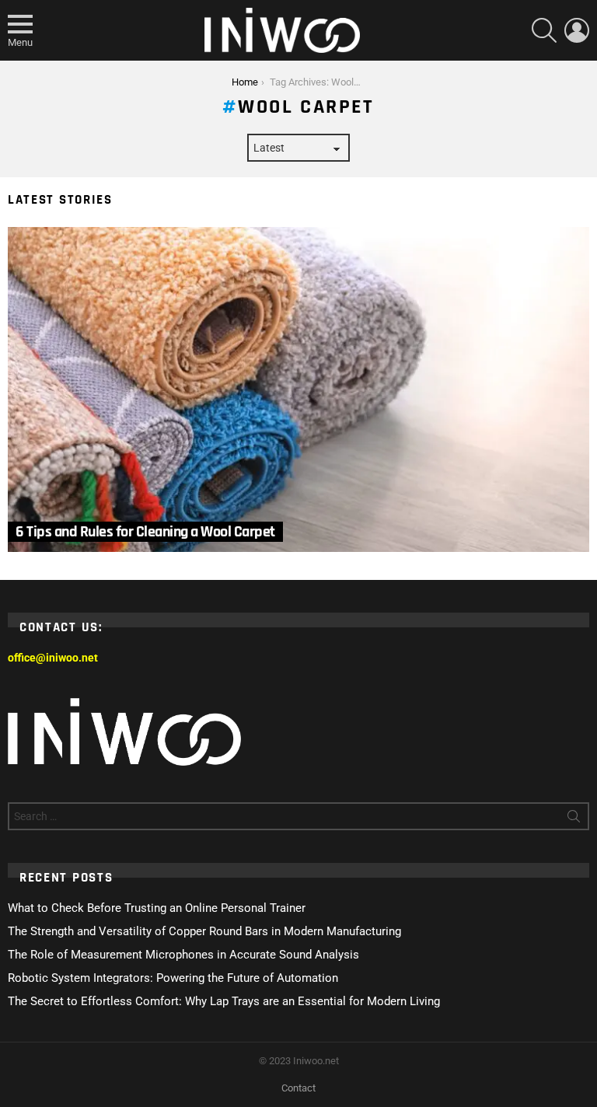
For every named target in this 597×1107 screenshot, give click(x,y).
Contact (298, 1088)
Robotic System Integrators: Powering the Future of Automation (173, 978)
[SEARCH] (544, 30)
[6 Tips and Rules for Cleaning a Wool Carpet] (298, 389)
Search (573, 819)
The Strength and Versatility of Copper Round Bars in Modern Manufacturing (204, 931)
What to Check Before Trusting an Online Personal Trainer (156, 908)
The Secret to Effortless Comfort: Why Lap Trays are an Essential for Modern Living (224, 1001)
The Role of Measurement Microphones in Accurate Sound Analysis (183, 955)
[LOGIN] (576, 30)
